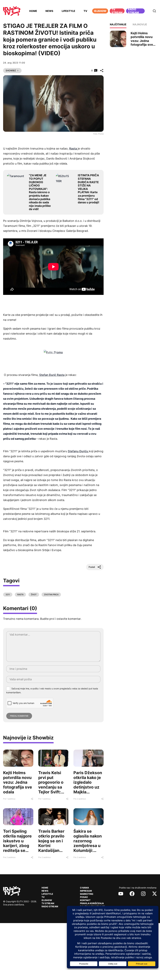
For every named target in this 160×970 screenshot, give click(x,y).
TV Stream (117, 10)
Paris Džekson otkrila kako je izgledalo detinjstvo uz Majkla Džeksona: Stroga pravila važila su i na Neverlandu (87, 792)
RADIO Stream (50, 906)
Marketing (86, 894)
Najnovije (140, 24)
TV (85, 11)
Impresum (86, 890)
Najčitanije (118, 24)
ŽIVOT (34, 594)
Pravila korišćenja (92, 903)
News (49, 11)
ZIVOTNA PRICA (51, 594)
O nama (84, 887)
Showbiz (11, 70)
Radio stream (133, 10)
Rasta (73, 148)
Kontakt (85, 900)
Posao (84, 897)
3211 (8, 594)
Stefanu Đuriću (78, 451)
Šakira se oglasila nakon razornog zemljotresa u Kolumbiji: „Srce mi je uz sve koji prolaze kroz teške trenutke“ (87, 853)
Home (33, 11)
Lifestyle (68, 11)
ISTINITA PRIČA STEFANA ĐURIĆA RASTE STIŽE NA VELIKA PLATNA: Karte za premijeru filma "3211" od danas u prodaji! (88, 189)
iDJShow (100, 11)
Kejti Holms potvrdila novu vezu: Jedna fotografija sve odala (17, 782)
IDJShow (47, 900)
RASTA (20, 594)
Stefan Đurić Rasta (52, 375)
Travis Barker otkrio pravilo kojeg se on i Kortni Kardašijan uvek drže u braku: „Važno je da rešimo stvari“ (52, 850)
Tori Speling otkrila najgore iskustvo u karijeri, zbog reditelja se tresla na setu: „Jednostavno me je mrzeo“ (17, 848)
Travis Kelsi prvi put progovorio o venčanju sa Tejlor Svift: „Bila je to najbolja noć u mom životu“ (52, 789)
